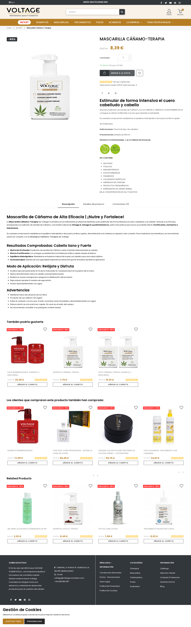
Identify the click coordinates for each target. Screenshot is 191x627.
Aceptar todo (13, 621)
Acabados (135, 586)
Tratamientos (136, 577)
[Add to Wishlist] (139, 73)
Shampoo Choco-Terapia (65, 528)
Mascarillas (135, 573)
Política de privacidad (110, 586)
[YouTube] (170, 2)
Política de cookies (108, 590)
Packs (132, 582)
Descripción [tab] (68, 204)
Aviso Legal (105, 581)
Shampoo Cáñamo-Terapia (66, 372)
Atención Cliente (167, 573)
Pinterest (115, 93)
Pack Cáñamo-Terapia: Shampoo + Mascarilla (115, 373)
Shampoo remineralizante (20, 450)
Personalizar (34, 621)
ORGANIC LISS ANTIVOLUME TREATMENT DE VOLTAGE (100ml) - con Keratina (116, 452)
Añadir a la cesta (120, 73)
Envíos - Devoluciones (110, 577)
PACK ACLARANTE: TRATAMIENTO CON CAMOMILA (160, 452)
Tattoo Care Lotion (108, 528)
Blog (162, 586)
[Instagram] (180, 2)
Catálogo (164, 568)
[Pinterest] (175, 2)
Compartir (102, 93)
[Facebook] (161, 2)
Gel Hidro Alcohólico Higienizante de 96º (27, 528)
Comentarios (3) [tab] (121, 204)
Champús (134, 568)
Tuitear (108, 93)
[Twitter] (166, 2)
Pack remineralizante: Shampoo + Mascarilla (23, 373)
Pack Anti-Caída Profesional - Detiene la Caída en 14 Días (72, 452)
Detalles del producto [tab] (93, 204)
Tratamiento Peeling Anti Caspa (159, 528)
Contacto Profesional (170, 577)
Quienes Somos (167, 582)
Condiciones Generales (110, 572)
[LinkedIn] (34, 598)
